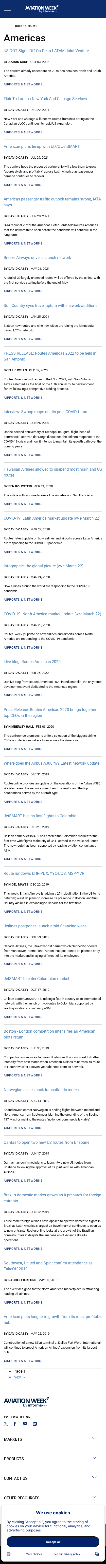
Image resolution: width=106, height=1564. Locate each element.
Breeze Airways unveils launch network (37, 257)
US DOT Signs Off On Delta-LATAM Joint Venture (46, 50)
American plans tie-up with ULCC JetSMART (42, 146)
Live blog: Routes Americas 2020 (32, 661)
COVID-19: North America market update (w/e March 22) (52, 614)
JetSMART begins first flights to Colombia (40, 816)
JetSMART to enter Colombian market (36, 978)
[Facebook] (16, 1424)
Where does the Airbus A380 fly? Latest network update (51, 763)
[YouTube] (25, 1424)
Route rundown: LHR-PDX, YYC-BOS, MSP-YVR (44, 873)
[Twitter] (6, 1424)
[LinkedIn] (35, 1424)
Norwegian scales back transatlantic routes (41, 1089)
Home (32, 26)
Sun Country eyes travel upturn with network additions (50, 305)
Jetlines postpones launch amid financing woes (45, 926)
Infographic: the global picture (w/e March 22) (44, 566)
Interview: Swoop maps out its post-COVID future (46, 411)
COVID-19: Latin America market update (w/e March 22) (52, 518)
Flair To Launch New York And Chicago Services (45, 98)
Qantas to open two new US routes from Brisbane (46, 1142)
